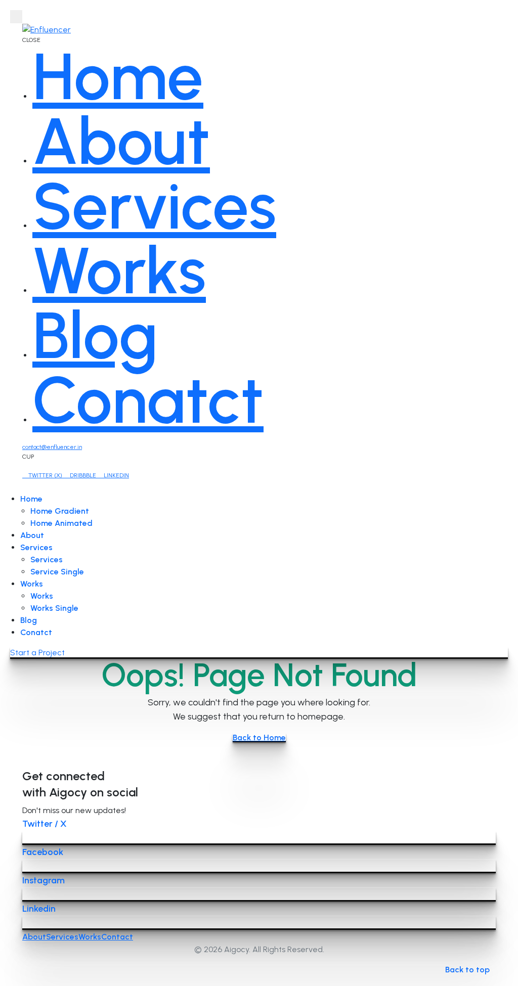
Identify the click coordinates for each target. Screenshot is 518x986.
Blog (28, 620)
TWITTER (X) (45, 475)
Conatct (36, 632)
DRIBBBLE (83, 475)
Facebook (42, 852)
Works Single (54, 608)
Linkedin (39, 908)
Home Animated (61, 523)
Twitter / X (44, 823)
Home (31, 499)
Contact (117, 937)
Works (31, 584)
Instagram (43, 880)
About (32, 535)
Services (36, 547)
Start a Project (37, 652)
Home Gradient (59, 511)
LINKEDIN (115, 475)
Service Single (57, 571)
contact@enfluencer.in (52, 447)
